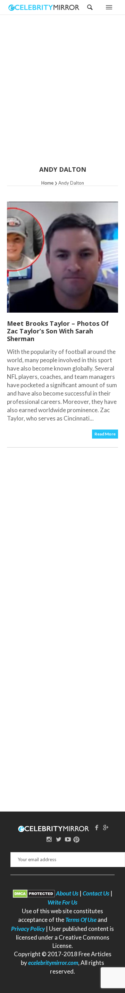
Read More (105, 433)
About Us (67, 893)
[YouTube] (68, 839)
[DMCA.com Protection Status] (34, 893)
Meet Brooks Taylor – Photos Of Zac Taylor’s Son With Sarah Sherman (58, 331)
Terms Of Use (81, 919)
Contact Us (96, 893)
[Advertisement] (62, 94)
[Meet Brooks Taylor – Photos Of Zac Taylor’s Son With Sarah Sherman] (62, 257)
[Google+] (106, 827)
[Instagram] (49, 839)
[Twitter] (59, 839)
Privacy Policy (28, 928)
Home (47, 183)
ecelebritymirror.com (53, 962)
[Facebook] (96, 827)
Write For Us (62, 902)
